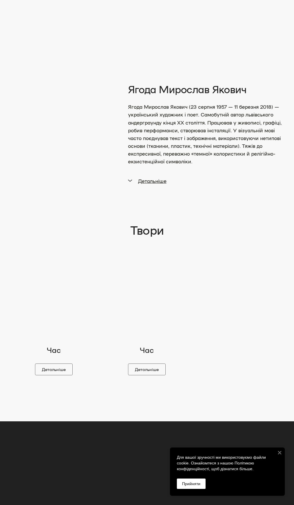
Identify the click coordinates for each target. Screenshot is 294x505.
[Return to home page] (38, 32)
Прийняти (191, 483)
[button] (205, 181)
